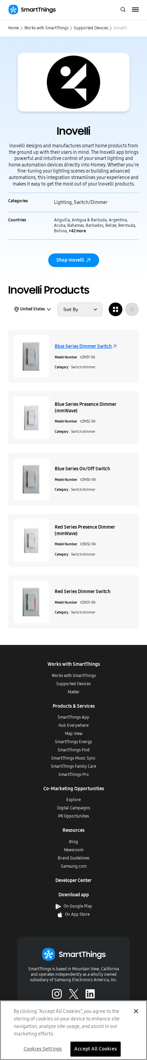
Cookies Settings (43, 1049)
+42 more (77, 231)
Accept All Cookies (95, 1049)
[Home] (32, 10)
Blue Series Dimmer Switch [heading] (83, 346)
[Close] (136, 1011)
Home (13, 28)
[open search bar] (123, 10)
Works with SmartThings (46, 28)
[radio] (115, 309)
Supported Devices (91, 28)
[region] (73, 1030)
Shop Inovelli (70, 260)
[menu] (135, 9)
